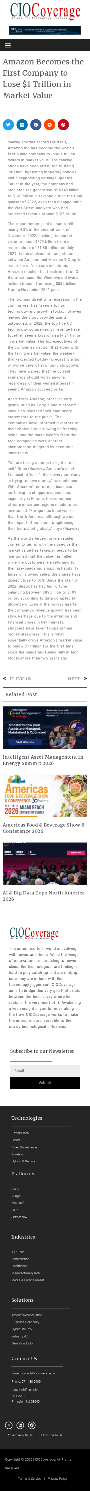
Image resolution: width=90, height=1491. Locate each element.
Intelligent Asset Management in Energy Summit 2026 (43, 760)
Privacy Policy (57, 1479)
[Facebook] (32, 1425)
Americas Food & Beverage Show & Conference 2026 (44, 828)
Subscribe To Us (51, 1435)
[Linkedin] (20, 1425)
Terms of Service (29, 1479)
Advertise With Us (20, 1435)
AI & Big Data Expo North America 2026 (44, 896)
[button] (8, 45)
